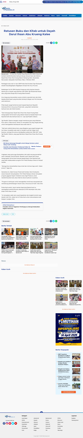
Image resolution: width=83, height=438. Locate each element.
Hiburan (36, 422)
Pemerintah (25, 428)
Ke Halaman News (29, 265)
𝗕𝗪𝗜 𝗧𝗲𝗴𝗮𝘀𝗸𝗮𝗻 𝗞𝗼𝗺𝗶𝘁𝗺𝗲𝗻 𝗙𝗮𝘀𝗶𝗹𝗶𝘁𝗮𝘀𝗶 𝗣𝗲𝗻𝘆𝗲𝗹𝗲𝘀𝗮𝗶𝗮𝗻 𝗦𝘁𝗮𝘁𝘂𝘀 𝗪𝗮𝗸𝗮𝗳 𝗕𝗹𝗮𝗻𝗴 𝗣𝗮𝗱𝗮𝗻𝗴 (64, 356)
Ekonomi (18, 15)
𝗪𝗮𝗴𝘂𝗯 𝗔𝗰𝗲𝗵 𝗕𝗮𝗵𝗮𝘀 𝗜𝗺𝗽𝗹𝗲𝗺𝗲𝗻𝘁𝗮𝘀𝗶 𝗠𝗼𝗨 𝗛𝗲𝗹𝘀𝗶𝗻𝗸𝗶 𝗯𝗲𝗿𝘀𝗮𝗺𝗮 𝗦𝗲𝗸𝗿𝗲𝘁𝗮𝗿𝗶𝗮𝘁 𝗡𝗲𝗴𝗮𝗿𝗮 (63, 370)
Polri (13, 214)
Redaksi (73, 418)
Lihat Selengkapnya (68, 392)
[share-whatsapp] (56, 43)
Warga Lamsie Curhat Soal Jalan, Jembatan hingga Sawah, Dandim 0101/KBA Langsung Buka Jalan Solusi (64, 378)
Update (47, 146)
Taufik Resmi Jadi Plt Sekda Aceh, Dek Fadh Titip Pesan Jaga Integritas (74, 290)
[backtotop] (41, 412)
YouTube (16, 425)
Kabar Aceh (6, 214)
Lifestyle (39, 15)
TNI (46, 430)
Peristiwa (48, 428)
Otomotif (64, 15)
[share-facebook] (51, 43)
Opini (58, 15)
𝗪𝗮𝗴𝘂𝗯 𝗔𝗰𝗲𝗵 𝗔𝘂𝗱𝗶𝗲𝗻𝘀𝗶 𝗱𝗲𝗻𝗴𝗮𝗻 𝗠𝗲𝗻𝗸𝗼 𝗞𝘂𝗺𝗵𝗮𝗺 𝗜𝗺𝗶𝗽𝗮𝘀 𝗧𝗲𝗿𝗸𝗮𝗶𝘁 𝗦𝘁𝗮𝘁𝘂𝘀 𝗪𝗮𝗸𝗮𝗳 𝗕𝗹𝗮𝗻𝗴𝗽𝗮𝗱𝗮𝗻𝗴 (64, 363)
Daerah (11, 15)
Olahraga (24, 426)
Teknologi (60, 430)
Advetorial (36, 418)
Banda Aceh (49, 418)
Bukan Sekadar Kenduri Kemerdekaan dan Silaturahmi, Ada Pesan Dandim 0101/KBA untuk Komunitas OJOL (63, 1)
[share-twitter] (54, 43)
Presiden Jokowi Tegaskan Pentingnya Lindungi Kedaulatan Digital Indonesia (21, 207)
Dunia (47, 420)
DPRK (23, 420)
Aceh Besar (24, 418)
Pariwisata (60, 426)
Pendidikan (72, 15)
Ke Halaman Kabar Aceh (29, 273)
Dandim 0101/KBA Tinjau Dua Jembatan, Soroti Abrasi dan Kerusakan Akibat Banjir (64, 385)
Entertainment (25, 422)
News (53, 15)
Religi (35, 430)
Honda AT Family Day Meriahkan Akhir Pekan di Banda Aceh (61, 290)
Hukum (25, 15)
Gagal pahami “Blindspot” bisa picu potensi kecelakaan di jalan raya (61, 303)
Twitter (14, 425)
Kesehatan (32, 15)
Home (4, 2)
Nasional (46, 15)
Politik (59, 428)
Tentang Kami (75, 420)
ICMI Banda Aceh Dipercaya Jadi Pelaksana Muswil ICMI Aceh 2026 (74, 303)
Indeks (5, 15)
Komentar (6, 43)
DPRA (59, 418)
